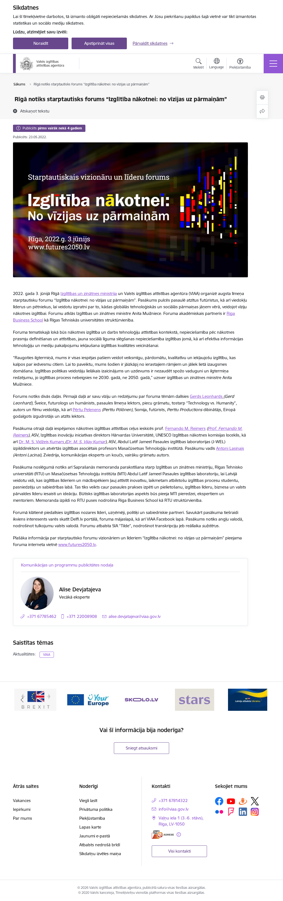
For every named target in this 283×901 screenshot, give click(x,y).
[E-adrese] (163, 834)
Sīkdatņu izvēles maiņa (100, 853)
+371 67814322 (173, 800)
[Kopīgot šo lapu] (262, 111)
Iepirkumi (21, 809)
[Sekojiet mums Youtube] (231, 801)
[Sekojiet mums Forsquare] (231, 812)
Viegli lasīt (88, 800)
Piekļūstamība (92, 818)
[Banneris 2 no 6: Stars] (194, 699)
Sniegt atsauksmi (141, 748)
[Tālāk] (261, 699)
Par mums (22, 818)
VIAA (46, 654)
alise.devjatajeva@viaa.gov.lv (135, 616)
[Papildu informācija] (179, 834)
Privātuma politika (95, 809)
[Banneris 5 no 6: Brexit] (35, 699)
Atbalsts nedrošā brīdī (99, 844)
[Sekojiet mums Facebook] (219, 801)
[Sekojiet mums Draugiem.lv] (243, 801)
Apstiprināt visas (99, 43)
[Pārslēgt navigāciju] (273, 63)
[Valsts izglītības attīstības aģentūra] (46, 63)
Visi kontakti (179, 851)
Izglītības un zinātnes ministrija (89, 293)
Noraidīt (40, 43)
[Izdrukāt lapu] (262, 97)
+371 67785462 (41, 616)
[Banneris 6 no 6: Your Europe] (88, 699)
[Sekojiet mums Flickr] (219, 811)
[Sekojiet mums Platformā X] (255, 801)
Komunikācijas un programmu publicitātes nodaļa (67, 565)
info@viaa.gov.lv (173, 809)
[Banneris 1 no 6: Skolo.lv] (141, 699)
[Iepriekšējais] (22, 699)
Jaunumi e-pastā (94, 836)
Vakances (22, 800)
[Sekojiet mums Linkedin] (243, 812)
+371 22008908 (82, 616)
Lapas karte (90, 827)
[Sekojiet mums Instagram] (255, 812)
